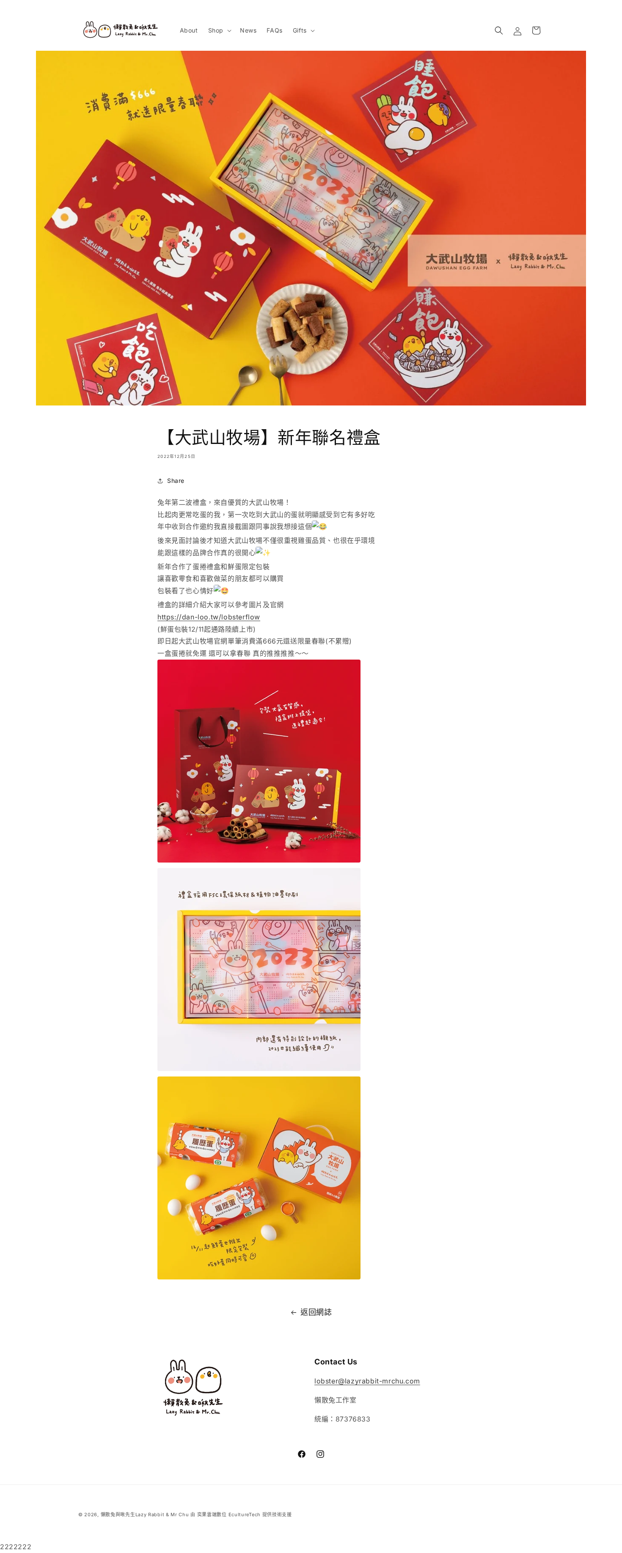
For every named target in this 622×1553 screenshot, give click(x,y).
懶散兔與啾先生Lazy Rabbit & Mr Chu (145, 1514)
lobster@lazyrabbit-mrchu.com (367, 1381)
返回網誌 (316, 1312)
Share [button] (175, 480)
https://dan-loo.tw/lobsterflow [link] (208, 617)
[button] (219, 30)
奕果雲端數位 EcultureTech (229, 1514)
